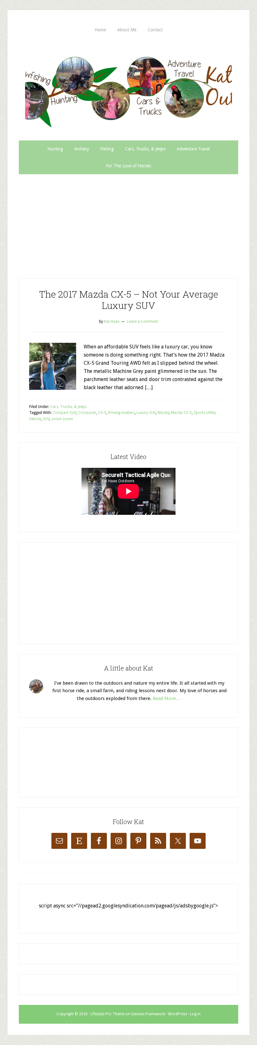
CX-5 (102, 412)
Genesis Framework (148, 1014)
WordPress (177, 1014)
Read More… (167, 698)
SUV (46, 419)
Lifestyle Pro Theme (107, 1014)
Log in (195, 1014)
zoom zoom (62, 419)
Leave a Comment (142, 321)
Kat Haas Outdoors (128, 89)
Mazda (163, 412)
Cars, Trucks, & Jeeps (68, 407)
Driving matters (121, 412)
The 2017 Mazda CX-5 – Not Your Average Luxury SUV (128, 299)
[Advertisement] (128, 221)
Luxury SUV (146, 412)
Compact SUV (64, 412)
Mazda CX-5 (181, 412)
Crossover (87, 412)
